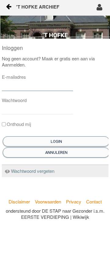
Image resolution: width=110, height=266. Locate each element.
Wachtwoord (14, 100)
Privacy (73, 201)
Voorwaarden (48, 201)
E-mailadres (14, 77)
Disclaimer (19, 201)
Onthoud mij (19, 124)
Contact (94, 201)
